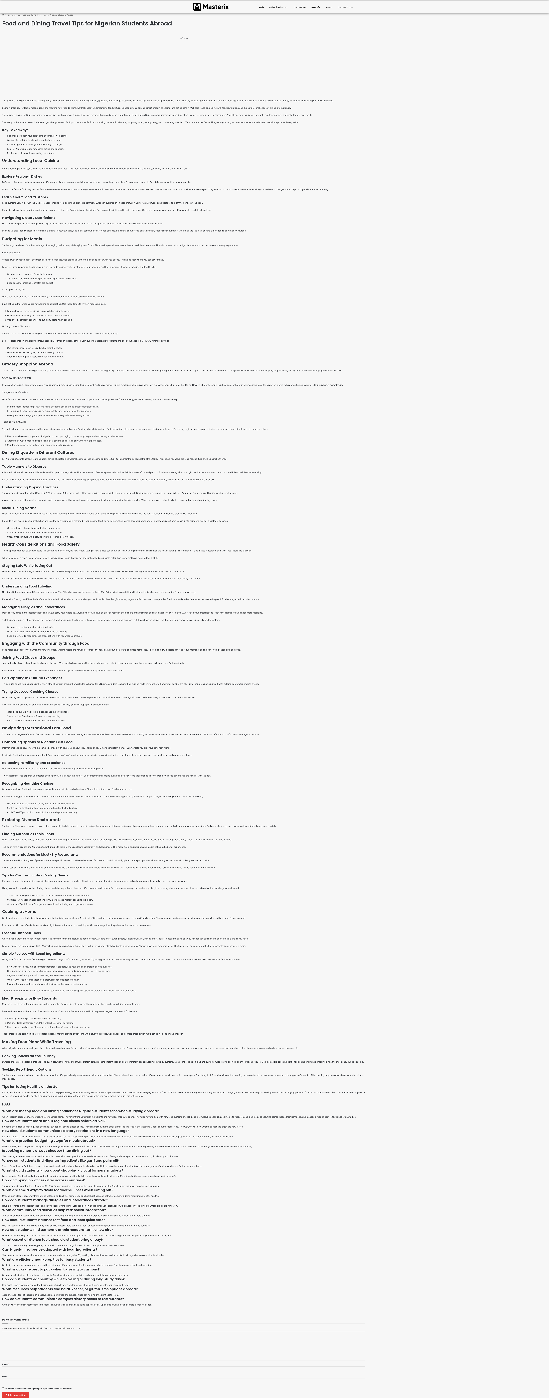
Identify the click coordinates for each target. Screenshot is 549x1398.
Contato (329, 7)
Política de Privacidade (278, 7)
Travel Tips (15, 15)
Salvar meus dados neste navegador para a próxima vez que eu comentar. (38, 1388)
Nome (5, 1364)
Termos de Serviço (345, 7)
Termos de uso (300, 7)
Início (261, 7)
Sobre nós (316, 7)
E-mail (6, 1376)
